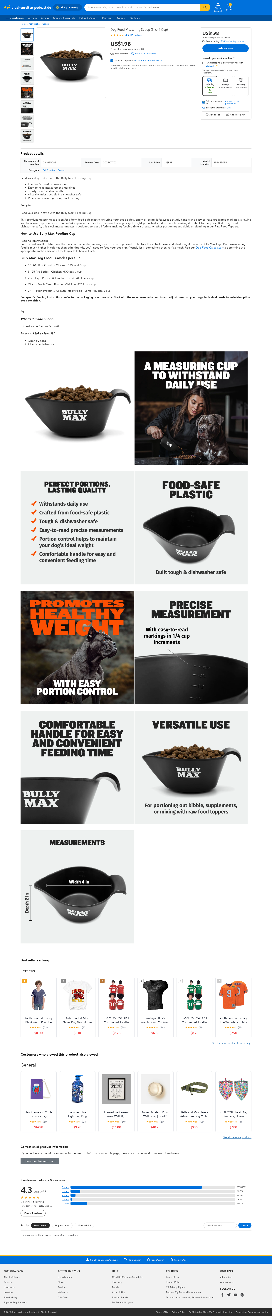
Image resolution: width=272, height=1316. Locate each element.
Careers (121, 17)
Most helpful (84, 1225)
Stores (61, 1282)
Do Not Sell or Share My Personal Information (190, 1297)
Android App (226, 1282)
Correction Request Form (39, 1161)
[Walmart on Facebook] (222, 1295)
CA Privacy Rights (175, 1287)
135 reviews (136, 35)
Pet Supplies (34, 23)
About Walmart (12, 1277)
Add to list (214, 114)
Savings (45, 17)
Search (245, 1225)
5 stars (65, 1187)
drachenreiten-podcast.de (148, 60)
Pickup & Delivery (88, 17)
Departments (16, 17)
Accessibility (118, 1292)
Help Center (134, 1259)
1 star (66, 1203)
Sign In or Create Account (103, 1259)
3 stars (65, 1195)
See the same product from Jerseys (231, 1043)
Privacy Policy (173, 1282)
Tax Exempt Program (122, 1302)
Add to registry (238, 114)
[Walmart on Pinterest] (242, 1295)
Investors (8, 1292)
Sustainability (10, 1297)
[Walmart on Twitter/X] (229, 1295)
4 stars (65, 1191)
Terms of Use (172, 1277)
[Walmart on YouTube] (236, 1295)
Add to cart (225, 48)
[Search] (205, 7)
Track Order (157, 1259)
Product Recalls (120, 1297)
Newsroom (9, 1287)
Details (230, 107)
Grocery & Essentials (64, 17)
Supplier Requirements (15, 1302)
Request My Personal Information (183, 1292)
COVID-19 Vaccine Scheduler (127, 1277)
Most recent (40, 1225)
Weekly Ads (180, 1259)
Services (32, 17)
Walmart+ (63, 1292)
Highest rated (62, 1225)
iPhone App (226, 1277)
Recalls (115, 1287)
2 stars (65, 1199)
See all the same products (237, 1137)
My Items (135, 17)
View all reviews (33, 1213)
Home (23, 23)
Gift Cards (63, 1297)
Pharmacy (107, 17)
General (46, 23)
